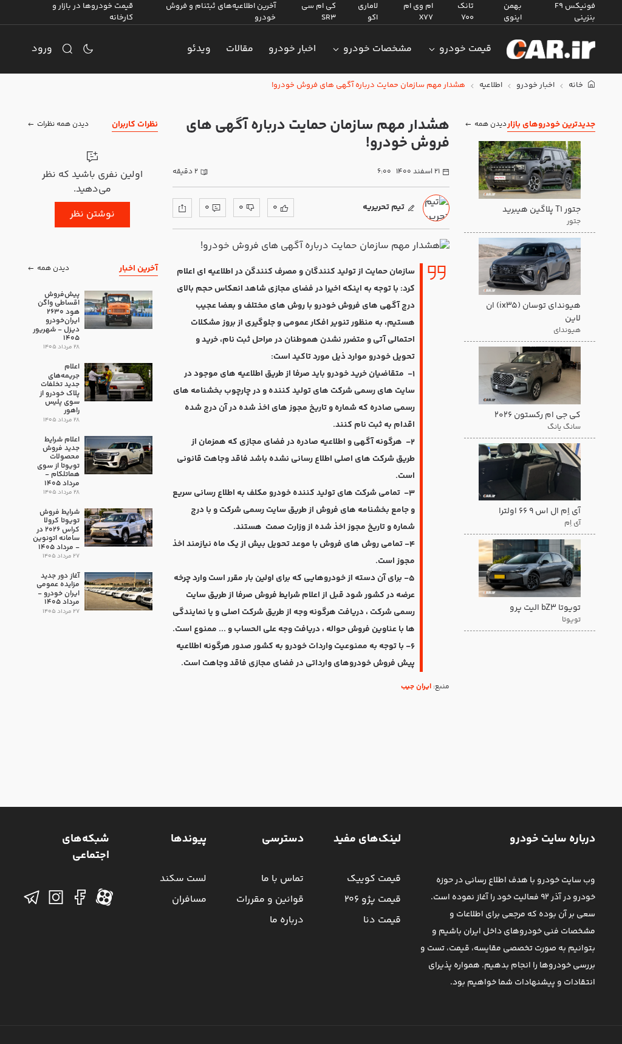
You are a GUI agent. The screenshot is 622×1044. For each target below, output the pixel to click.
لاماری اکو (368, 12)
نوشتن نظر (92, 214)
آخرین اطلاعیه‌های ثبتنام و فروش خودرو (221, 12)
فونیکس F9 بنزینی (575, 12)
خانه (577, 85)
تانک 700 (465, 12)
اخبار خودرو (292, 49)
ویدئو (199, 49)
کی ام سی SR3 (318, 12)
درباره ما (287, 920)
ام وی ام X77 (418, 12)
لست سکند (183, 879)
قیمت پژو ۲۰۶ (372, 899)
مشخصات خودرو (377, 49)
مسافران (189, 899)
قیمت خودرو (465, 49)
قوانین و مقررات (270, 899)
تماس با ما (282, 879)
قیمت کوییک (374, 879)
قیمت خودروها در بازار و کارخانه (92, 12)
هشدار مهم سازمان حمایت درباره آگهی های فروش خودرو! (368, 85)
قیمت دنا (382, 920)
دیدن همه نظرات (63, 124)
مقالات (239, 49)
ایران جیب (416, 687)
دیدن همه (490, 124)
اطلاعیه (490, 85)
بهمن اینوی (513, 12)
